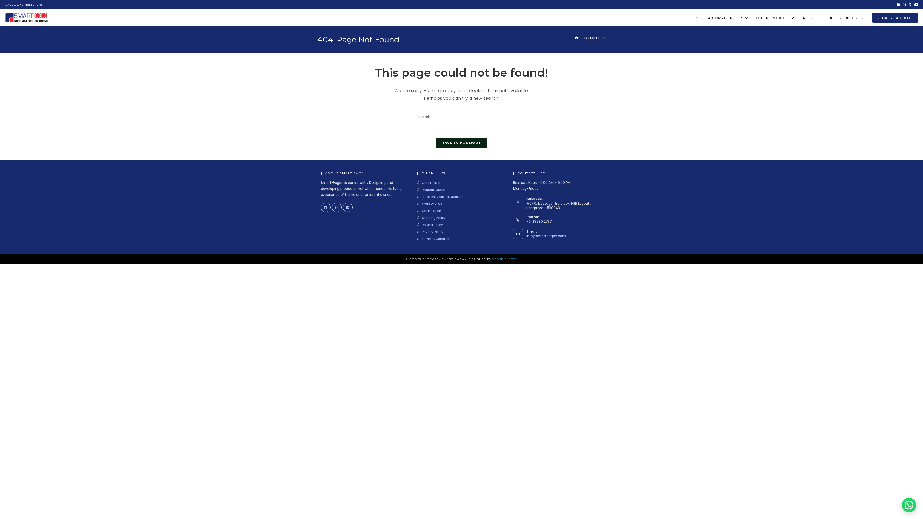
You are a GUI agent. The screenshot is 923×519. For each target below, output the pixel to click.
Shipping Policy (433, 218)
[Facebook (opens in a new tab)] (898, 4)
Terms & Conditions (437, 238)
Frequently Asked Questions (443, 196)
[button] (909, 505)
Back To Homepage (462, 142)
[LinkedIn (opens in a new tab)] (910, 4)
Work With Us (432, 203)
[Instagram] (337, 207)
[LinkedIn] (348, 207)
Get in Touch (431, 211)
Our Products (432, 182)
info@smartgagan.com (546, 236)
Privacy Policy (432, 231)
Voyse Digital (505, 259)
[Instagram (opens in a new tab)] (904, 4)
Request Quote (433, 189)
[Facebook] (326, 207)
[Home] (577, 38)
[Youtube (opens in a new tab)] (915, 4)
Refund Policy (432, 224)
